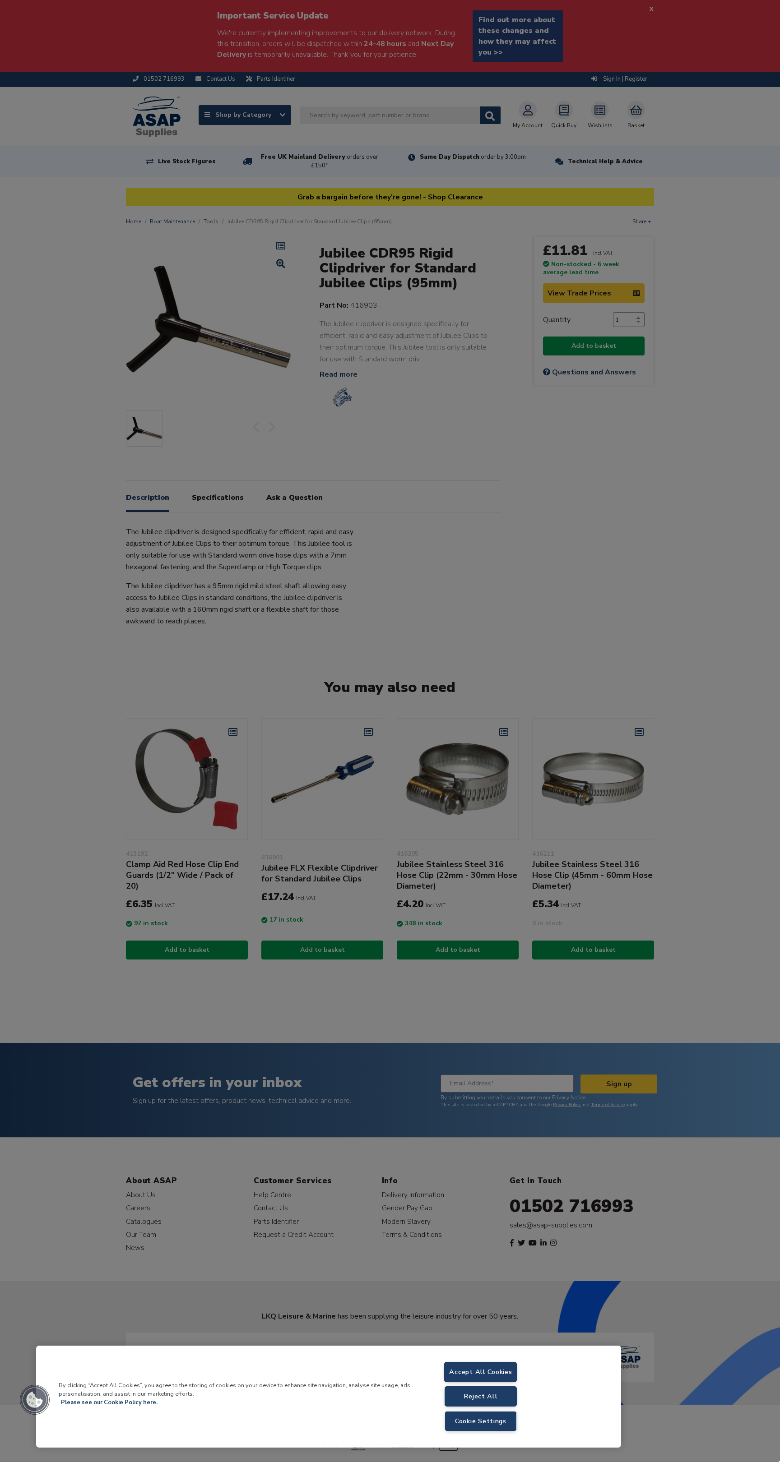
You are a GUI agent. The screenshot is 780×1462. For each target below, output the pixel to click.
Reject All (480, 1396)
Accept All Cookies (480, 1371)
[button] (34, 1399)
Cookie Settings (480, 1420)
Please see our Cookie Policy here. (109, 1402)
